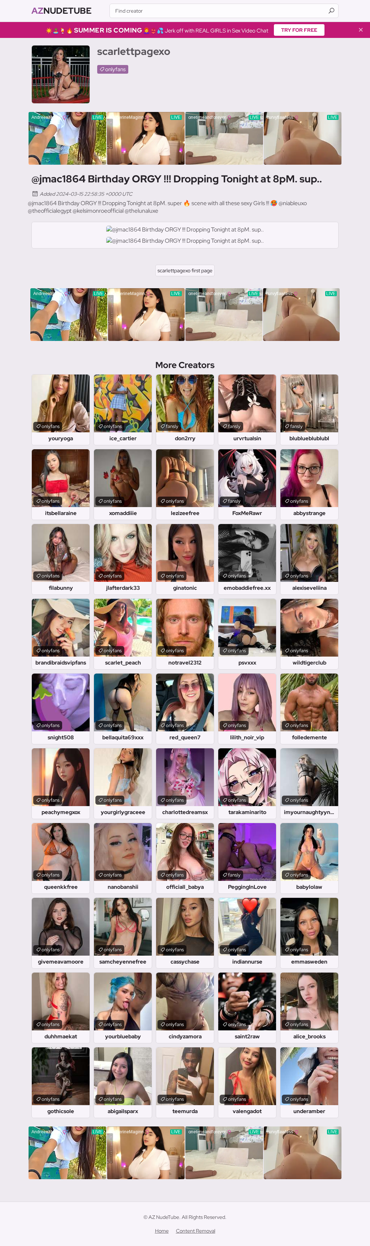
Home (162, 1231)
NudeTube (61, 10)
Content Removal (195, 1231)
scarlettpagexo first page (185, 270)
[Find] (331, 10)
